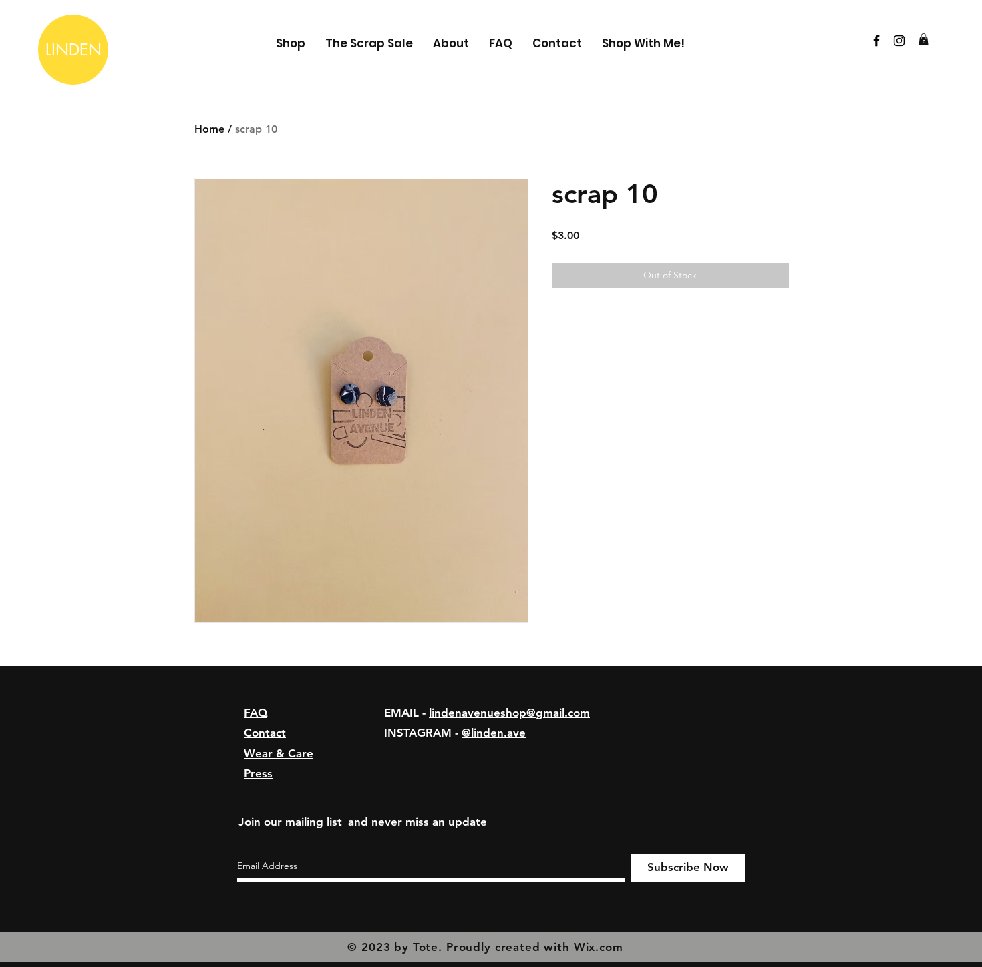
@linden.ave (494, 732)
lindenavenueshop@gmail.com (509, 712)
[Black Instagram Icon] (899, 40)
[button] (924, 39)
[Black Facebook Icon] (876, 40)
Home (209, 129)
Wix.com (598, 947)
